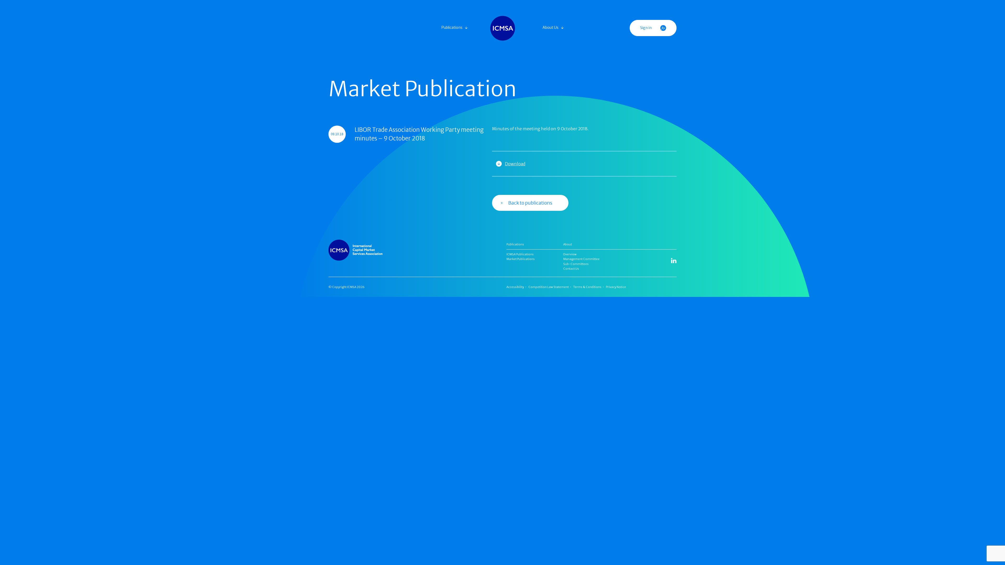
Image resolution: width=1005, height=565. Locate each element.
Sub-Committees (576, 264)
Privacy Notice (616, 287)
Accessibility (515, 287)
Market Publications (520, 259)
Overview (570, 254)
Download (515, 163)
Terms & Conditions (587, 287)
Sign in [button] (646, 27)
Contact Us (571, 268)
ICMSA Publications (520, 254)
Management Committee (581, 259)
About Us (551, 27)
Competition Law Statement (548, 287)
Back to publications (530, 203)
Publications (452, 27)
